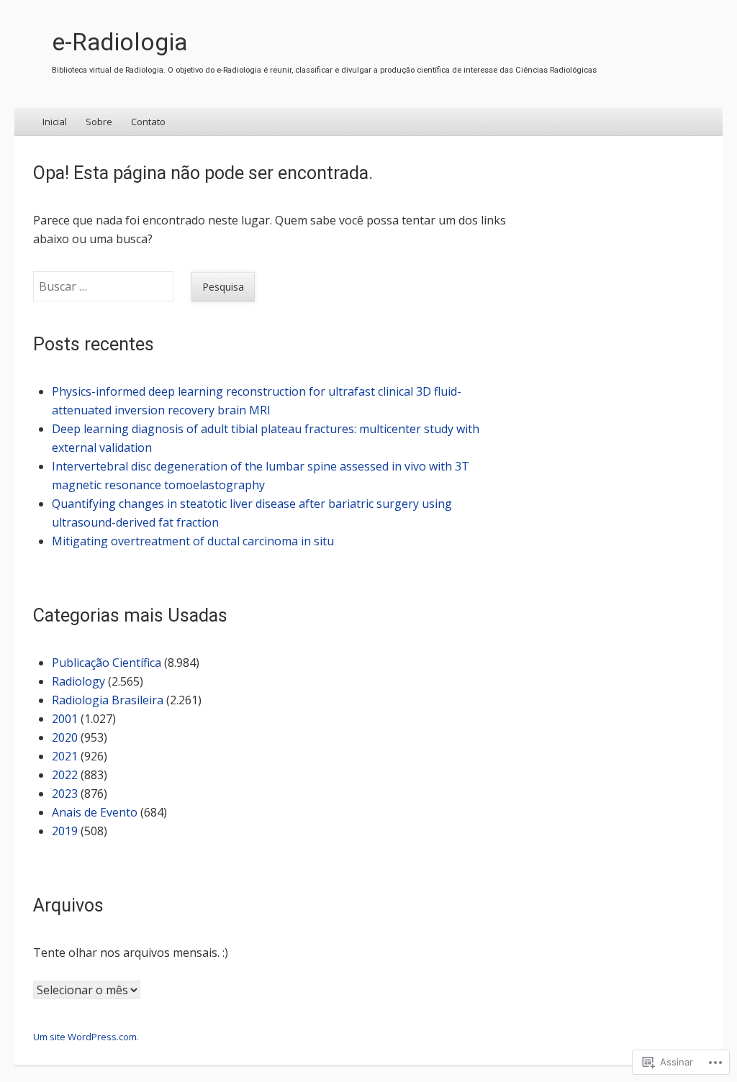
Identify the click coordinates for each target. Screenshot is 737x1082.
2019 (65, 831)
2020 (65, 737)
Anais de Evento (94, 812)
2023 (65, 793)
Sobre (99, 121)
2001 (65, 719)
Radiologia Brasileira (107, 700)
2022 (65, 775)
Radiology (78, 681)
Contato (148, 121)
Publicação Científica (106, 662)
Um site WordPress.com (85, 1036)
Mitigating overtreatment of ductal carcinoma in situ (193, 541)
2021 (65, 756)
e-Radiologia (119, 42)
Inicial (54, 121)
